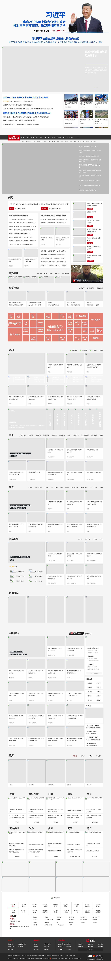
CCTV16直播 (93, 487)
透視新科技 (31, 745)
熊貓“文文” (92, 560)
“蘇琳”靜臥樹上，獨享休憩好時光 (94, 577)
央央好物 (93, 141)
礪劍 (69, 435)
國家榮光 (69, 700)
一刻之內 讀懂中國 (19, 379)
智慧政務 (90, 946)
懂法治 (90, 700)
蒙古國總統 (27, 97)
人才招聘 (68, 949)
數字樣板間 (81, 288)
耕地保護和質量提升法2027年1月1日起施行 (16, 844)
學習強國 (39, 273)
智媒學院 (90, 944)
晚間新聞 (59, 917)
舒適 (49, 583)
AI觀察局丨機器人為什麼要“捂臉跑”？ (55, 366)
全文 (67, 204)
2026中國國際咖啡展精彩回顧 (35, 844)
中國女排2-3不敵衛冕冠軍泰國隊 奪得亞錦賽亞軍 (94, 503)
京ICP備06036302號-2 (22, 958)
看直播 (96, 338)
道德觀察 (11, 723)
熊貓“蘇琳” (93, 583)
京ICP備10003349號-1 (43, 958)
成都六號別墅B (20, 576)
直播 (13, 566)
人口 (58, 922)
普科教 (99, 691)
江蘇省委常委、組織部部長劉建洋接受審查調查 (21, 244)
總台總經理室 (22, 944)
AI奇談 (36, 377)
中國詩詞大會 (60, 925)
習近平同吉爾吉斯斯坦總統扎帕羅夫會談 (55, 38)
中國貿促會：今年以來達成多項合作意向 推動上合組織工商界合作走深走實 (26, 117)
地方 (22, 141)
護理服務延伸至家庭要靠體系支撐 (55, 844)
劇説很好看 (31, 700)
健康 (62, 141)
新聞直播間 (90, 260)
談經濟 (90, 696)
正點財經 (89, 252)
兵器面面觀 (46, 435)
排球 (88, 509)
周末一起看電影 (32, 723)
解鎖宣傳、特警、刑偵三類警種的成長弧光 (36, 694)
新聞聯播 (89, 208)
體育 (45, 137)
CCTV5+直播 (84, 487)
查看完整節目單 (94, 673)
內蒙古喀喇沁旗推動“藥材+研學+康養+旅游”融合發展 (35, 851)
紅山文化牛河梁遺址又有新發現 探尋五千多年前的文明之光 (16, 816)
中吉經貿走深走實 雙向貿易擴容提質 (42, 108)
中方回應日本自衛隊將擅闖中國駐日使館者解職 (52, 254)
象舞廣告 (20, 946)
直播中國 (58, 137)
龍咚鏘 (94, 377)
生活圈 (10, 700)
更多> (101, 350)
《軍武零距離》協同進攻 (92, 725)
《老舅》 (11, 784)
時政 (22, 137)
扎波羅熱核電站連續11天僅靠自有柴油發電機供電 (53, 262)
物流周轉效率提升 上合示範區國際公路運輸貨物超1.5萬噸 (21, 124)
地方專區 (16, 334)
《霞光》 (69, 784)
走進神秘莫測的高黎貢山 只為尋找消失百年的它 (36, 739)
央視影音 (36, 946)
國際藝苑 (71, 922)
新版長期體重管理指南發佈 (54, 851)
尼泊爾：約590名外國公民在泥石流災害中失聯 (52, 258)
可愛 (49, 560)
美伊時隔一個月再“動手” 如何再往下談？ (53, 251)
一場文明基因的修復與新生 (93, 722)
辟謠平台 (60, 946)
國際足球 (50, 509)
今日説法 (69, 745)
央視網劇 (84, 350)
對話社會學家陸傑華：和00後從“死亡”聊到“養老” (16, 398)
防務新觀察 (23, 435)
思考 (68, 560)
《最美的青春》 (51, 784)
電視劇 (75, 756)
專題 (100, 42)
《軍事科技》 (91, 664)
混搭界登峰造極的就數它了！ (93, 745)
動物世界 (95, 919)
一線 (68, 723)
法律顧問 (68, 946)
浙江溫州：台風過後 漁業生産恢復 (87, 190)
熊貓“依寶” (54, 583)
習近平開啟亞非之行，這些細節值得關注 (22, 101)
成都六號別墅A (39, 571)
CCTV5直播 (75, 487)
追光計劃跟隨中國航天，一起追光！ (93, 304)
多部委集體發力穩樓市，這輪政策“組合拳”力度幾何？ (74, 816)
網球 (10, 531)
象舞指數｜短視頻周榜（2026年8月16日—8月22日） (35, 816)
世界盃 (46, 487)
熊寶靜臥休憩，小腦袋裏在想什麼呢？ (74, 555)
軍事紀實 (38, 435)
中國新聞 (89, 243)
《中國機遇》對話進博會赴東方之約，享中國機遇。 (35, 304)
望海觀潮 (69, 372)
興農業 (99, 696)
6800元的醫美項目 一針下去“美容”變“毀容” (55, 649)
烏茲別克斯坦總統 (40, 97)
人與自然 (35, 922)
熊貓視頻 (80, 539)
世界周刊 (31, 677)
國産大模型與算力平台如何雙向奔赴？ (88, 165)
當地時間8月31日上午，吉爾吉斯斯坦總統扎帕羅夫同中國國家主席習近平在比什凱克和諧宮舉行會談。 (96, 70)
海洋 (89, 828)
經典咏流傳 (71, 917)
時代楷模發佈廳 (49, 919)
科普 (58, 141)
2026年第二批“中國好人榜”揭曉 (46, 239)
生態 (34, 141)
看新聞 (90, 683)
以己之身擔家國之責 (91, 733)
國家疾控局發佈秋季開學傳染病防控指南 (93, 816)
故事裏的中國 (96, 917)
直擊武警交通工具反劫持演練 (94, 472)
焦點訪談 (89, 217)
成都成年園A (38, 576)
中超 (52, 487)
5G (83, 141)
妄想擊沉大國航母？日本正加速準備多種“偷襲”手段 (94, 366)
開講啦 (58, 919)
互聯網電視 (47, 944)
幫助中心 (46, 949)
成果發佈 (100, 944)
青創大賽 (94, 350)
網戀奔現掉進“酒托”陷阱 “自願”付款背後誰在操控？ (75, 717)
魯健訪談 (50, 723)
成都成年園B (20, 581)
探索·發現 (69, 677)
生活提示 (83, 922)
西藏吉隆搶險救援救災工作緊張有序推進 (53, 215)
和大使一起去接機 (70, 119)
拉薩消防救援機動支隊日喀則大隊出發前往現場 (94, 398)
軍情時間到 (94, 435)
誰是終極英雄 (85, 435)
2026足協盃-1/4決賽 (93, 648)
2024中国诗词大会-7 (15, 921)
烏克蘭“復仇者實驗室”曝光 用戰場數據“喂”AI (36, 672)
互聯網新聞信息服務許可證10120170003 (17, 955)
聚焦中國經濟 (65, 273)
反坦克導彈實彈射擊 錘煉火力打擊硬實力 (74, 451)
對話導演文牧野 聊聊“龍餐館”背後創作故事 (74, 649)
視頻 (37, 137)
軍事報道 (31, 435)
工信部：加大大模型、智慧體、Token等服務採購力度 (22, 222)
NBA (57, 487)
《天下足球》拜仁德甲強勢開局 (55, 503)
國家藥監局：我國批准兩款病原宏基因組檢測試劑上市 (22, 226)
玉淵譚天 (57, 273)
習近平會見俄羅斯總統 (12, 97)
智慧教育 (100, 946)
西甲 (68, 509)
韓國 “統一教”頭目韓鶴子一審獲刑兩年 (31, 260)
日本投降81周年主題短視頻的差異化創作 (35, 810)
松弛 (88, 583)
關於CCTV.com (12, 946)
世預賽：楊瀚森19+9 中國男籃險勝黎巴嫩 (89, 185)
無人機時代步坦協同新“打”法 (93, 727)
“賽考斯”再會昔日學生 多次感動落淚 (74, 366)
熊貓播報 (87, 539)
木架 (88, 560)
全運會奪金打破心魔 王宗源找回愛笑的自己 (16, 739)
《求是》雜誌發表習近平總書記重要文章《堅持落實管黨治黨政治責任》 (37, 204)
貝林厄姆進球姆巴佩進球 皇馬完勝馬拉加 (74, 503)
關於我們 (80, 944)
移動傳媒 (36, 949)
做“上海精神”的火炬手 (55, 208)
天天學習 (44, 208)
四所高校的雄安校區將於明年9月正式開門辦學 (20, 237)
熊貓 (53, 137)
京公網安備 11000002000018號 (59, 958)
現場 (49, 372)
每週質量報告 (51, 655)
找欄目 (85, 331)
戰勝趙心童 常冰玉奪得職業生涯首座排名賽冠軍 (94, 525)
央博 (45, 141)
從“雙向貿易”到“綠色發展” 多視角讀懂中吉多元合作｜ (78, 42)
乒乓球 (67, 487)
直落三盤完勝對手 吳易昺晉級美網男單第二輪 (36, 525)
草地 (68, 583)
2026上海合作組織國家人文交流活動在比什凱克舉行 (19, 120)
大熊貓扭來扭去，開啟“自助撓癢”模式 (94, 555)
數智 (79, 141)
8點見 (45, 273)
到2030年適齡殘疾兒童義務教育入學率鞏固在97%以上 (22, 230)
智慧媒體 (80, 946)
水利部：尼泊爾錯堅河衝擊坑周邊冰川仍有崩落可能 (54, 219)
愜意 (72, 560)
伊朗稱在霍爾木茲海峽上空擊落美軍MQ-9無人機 (16, 473)
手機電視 (46, 946)
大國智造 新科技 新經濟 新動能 (53, 304)
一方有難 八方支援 (20, 208)
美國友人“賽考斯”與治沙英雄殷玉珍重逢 (16, 717)
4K (64, 137)
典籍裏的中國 (48, 925)
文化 (49, 141)
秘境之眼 (35, 925)
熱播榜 (97, 320)
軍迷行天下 (76, 435)
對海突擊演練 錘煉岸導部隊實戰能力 (55, 451)
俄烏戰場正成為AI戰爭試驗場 (15, 260)
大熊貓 (53, 560)
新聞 (28, 137)
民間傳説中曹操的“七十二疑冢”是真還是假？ (74, 672)
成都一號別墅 (38, 581)
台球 (88, 531)
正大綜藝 (47, 922)
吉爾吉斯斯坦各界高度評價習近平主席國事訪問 (17, 105)
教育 (49, 137)
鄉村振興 (28, 141)
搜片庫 (92, 331)
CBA (61, 487)
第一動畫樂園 (84, 919)
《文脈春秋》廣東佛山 (92, 737)
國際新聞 (11, 266)
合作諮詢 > (90, 949)
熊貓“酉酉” (73, 583)
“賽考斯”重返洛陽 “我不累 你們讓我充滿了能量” (55, 398)
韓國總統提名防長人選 (34, 472)
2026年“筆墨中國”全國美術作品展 (16, 810)
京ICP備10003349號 (33, 958)
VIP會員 (30, 487)
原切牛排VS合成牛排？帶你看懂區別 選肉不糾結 (55, 739)
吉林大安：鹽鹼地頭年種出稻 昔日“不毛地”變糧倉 (16, 851)
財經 (41, 137)
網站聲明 (10, 949)
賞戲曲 (99, 700)
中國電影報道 (70, 655)
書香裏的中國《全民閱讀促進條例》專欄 (74, 851)
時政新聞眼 (6, 101)
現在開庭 (50, 700)
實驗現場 (50, 745)
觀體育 (99, 683)
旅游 (53, 141)
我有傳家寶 (71, 919)
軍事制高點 (62, 435)
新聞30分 (89, 226)
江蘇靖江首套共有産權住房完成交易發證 (62, 239)
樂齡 (66, 141)
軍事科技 (54, 435)
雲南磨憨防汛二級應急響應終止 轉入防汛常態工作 (53, 222)
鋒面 (51, 273)
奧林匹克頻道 (38, 487)
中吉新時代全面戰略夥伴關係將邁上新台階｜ (17, 108)
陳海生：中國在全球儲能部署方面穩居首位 (55, 717)
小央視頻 (74, 350)
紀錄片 (91, 756)
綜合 (68, 531)
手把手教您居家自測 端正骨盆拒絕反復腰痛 (16, 694)
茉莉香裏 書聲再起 (91, 212)
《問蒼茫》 (89, 784)
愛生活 (90, 691)
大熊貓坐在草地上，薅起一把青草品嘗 (74, 577)
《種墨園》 (31, 784)
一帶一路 (39, 141)
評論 (32, 137)
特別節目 (98, 756)
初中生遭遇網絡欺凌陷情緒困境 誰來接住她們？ (74, 739)
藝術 (75, 141)
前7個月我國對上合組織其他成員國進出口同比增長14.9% (27, 113)
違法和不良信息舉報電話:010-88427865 (65, 955)
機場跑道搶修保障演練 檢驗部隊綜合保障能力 (55, 473)
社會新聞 (42, 244)
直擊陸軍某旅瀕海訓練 (92, 450)
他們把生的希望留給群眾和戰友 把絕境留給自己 (74, 694)
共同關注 (11, 677)
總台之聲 (10, 944)
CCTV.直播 (70, 137)
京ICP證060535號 (12, 958)
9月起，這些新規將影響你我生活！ (20, 233)
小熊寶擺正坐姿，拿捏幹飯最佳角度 (55, 555)
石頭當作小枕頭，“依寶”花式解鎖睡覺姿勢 (55, 577)
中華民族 (95, 922)
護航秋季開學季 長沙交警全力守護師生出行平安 (55, 810)
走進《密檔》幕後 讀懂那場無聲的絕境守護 (36, 717)
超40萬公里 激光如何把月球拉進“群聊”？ (16, 672)
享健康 (99, 687)
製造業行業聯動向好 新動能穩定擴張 (88, 146)
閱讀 (71, 141)
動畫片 (83, 756)
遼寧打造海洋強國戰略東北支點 (93, 844)
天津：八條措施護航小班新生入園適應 (93, 810)
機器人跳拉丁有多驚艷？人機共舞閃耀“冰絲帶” (55, 816)
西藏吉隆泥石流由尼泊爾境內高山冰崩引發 (36, 398)
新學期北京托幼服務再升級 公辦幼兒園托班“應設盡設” (22, 240)
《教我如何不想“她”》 (92, 719)
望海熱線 (60, 949)
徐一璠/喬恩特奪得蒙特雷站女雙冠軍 (55, 525)
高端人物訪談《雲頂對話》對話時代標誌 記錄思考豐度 (16, 304)
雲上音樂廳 (100, 288)
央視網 (35, 944)
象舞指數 (34, 794)
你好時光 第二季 (52, 677)
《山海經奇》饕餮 (91, 743)
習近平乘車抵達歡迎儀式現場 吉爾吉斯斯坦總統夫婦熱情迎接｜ (33, 42)
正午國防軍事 (12, 479)
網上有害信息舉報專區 (64, 944)
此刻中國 (17, 377)
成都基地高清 (20, 571)
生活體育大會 (90, 288)
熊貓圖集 (94, 539)
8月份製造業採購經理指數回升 (18, 215)
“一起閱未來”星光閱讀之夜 (73, 844)
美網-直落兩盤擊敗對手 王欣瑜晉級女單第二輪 (16, 525)
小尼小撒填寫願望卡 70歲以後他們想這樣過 (55, 672)
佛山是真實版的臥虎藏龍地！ (93, 739)
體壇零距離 (12, 745)
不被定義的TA (77, 377)
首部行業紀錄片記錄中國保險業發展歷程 (73, 304)
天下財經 (89, 234)
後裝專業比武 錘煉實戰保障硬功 (74, 473)
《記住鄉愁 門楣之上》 (92, 731)
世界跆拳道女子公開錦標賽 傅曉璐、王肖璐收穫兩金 (74, 525)
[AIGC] (85, 137)
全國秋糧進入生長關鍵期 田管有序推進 (89, 156)
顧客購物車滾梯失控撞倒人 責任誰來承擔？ (55, 694)
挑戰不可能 (83, 917)
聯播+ (11, 208)
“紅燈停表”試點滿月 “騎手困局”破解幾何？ (89, 180)
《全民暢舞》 (91, 656)
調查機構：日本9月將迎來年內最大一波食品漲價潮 (53, 265)
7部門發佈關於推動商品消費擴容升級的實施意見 (21, 219)
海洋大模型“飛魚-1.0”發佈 (92, 851)
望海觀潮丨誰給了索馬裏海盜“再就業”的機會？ (74, 398)
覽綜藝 (90, 687)
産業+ (87, 141)
